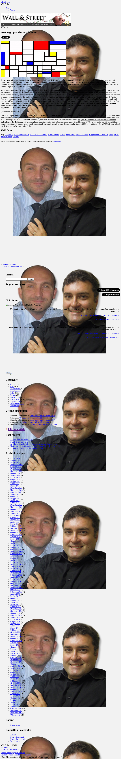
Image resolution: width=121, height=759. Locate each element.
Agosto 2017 (15, 594)
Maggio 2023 (15, 499)
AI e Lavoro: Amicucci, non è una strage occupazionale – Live (33, 444)
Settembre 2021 (16, 535)
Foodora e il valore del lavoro (12, 266)
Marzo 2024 (14, 486)
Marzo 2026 (14, 463)
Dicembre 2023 (16, 488)
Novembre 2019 (16, 564)
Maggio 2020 (15, 558)
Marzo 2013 (14, 704)
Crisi (12, 387)
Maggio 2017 (15, 600)
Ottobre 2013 (15, 689)
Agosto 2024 (15, 475)
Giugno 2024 (15, 479)
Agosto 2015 (15, 643)
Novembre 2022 (16, 507)
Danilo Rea (9, 135)
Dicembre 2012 (16, 711)
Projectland (70, 135)
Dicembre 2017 (16, 586)
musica (62, 135)
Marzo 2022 (14, 524)
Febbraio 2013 (15, 706)
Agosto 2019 (15, 566)
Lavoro (13, 395)
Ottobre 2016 (15, 613)
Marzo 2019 (14, 569)
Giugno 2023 (15, 496)
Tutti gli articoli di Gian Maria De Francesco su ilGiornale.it (96, 333)
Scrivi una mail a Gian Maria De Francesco (103, 337)
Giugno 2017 (15, 598)
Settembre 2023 (16, 492)
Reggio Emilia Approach (98, 135)
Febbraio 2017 (15, 607)
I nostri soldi (15, 389)
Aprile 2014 (14, 677)
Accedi (13, 735)
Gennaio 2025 (15, 467)
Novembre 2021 (16, 530)
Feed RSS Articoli (8, 755)
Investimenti (14, 391)
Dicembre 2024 (16, 469)
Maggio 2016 (15, 624)
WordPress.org (15, 741)
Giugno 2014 (15, 672)
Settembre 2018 (16, 575)
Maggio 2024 (15, 482)
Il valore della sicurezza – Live (21, 440)
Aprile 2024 (14, 484)
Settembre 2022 (16, 511)
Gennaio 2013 (15, 709)
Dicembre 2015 (16, 634)
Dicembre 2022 (16, 505)
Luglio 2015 (15, 645)
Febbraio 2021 (15, 547)
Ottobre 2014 (15, 664)
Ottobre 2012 (15, 715)
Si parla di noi (15, 401)
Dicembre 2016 (16, 609)
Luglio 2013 (15, 696)
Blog (7, 8)
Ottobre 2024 (15, 473)
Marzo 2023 (14, 501)
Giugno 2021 (15, 541)
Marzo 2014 (14, 679)
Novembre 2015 (16, 636)
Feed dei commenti (17, 739)
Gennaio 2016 (15, 632)
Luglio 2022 (15, 516)
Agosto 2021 (15, 537)
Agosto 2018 (15, 577)
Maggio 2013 (15, 700)
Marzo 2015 (14, 653)
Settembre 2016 (16, 615)
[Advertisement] (23, 355)
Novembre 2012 (16, 713)
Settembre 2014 (16, 666)
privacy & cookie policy (10, 749)
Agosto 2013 (15, 694)
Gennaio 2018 (15, 583)
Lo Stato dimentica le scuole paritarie (35, 422)
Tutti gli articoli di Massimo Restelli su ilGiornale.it (100, 315)
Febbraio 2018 (15, 581)
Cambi (12, 385)
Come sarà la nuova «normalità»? (42, 416)
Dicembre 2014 (16, 660)
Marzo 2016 (14, 628)
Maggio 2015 (15, 649)
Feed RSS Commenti (23, 755)
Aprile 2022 (14, 522)
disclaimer (5, 747)
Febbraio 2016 (15, 630)
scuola (111, 135)
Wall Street (14, 406)
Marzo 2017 (14, 605)
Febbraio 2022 (15, 526)
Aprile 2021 (14, 543)
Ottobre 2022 (15, 509)
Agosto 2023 (15, 494)
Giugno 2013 (15, 698)
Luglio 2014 (15, 670)
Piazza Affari (15, 399)
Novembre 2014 (16, 662)
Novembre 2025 (16, 465)
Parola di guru (56, 141)
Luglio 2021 (15, 539)
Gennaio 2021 (15, 549)
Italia (12, 393)
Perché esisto (10, 10)
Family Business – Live (19, 442)
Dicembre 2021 (16, 528)
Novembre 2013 (16, 687)
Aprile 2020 (14, 560)
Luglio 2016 (15, 619)
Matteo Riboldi (53, 135)
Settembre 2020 (16, 554)
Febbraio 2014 (15, 681)
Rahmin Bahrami (82, 135)
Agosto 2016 (15, 617)
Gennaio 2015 (15, 658)
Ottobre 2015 (15, 639)
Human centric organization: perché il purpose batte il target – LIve (35, 446)
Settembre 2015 (16, 641)
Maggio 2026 (15, 460)
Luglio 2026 (15, 458)
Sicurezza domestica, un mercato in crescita (26, 448)
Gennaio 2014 (15, 683)
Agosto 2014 (15, 668)
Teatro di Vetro (6, 137)
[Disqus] (60, 173)
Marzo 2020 (14, 562)
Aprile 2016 (14, 626)
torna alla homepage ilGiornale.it (13, 753)
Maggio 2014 (15, 675)
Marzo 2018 (14, 579)
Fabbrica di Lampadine (38, 135)
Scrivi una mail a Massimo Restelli (106, 319)
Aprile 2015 (14, 651)
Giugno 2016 (15, 622)
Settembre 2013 (16, 692)
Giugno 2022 (15, 518)
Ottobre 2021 (15, 532)
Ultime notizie (16, 429)
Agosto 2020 (15, 556)
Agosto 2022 (15, 513)
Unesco (16, 137)
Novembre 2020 (16, 552)
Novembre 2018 (16, 573)
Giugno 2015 (15, 647)
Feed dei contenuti (17, 737)
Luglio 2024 (15, 477)
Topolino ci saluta (9, 264)
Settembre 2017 (16, 592)
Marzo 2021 (14, 545)
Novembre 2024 (16, 471)
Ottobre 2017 (15, 590)
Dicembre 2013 (16, 685)
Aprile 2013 (14, 702)
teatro (116, 135)
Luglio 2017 (15, 596)
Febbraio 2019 (15, 571)
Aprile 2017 (14, 602)
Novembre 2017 (16, 588)
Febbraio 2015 (15, 655)
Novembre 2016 (16, 611)
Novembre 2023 (16, 490)
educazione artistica (21, 135)
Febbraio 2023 (15, 503)
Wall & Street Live (17, 404)
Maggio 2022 (15, 520)
